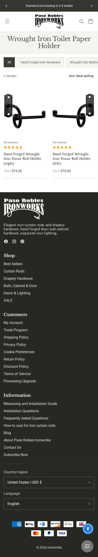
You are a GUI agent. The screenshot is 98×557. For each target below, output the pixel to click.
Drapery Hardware (18, 278)
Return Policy (14, 359)
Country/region (16, 472)
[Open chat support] (87, 546)
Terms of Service (17, 374)
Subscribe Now (16, 455)
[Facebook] (6, 241)
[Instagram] (14, 241)
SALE (8, 300)
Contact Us (12, 447)
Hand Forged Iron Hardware (40, 62)
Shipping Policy (16, 337)
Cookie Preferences (19, 352)
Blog (7, 433)
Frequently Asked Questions (26, 418)
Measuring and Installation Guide (30, 404)
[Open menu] (7, 21)
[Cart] (90, 21)
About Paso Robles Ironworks (27, 440)
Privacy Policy (15, 344)
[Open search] (81, 21)
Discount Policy (16, 366)
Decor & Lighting (17, 293)
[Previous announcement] (6, 6)
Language (12, 493)
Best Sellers (13, 264)
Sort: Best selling (81, 76)
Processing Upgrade (20, 381)
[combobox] (49, 482)
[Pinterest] (22, 241)
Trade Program (16, 330)
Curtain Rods (14, 271)
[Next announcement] (91, 6)
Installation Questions (21, 411)
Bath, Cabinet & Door (20, 286)
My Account (13, 323)
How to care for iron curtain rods (29, 425)
